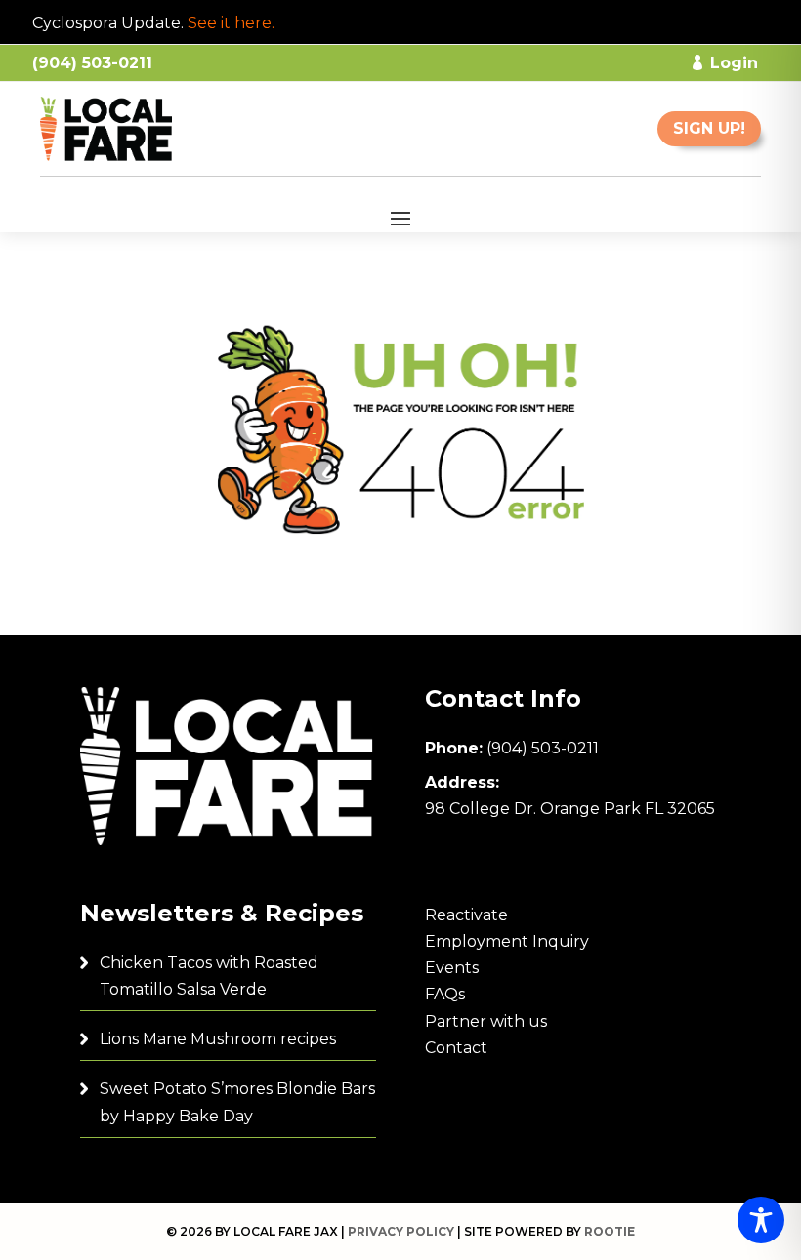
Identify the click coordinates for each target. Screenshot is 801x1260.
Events (452, 967)
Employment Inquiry (507, 941)
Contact (456, 1047)
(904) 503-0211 (542, 748)
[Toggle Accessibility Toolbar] (761, 1220)
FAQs (445, 994)
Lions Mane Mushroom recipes (218, 1039)
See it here (230, 23)
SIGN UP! (709, 128)
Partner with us (486, 1021)
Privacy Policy (401, 1231)
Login (734, 63)
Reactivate (466, 915)
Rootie (609, 1231)
